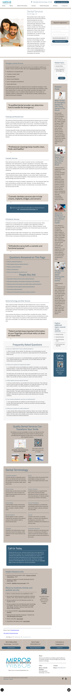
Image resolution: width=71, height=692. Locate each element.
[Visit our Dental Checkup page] (27, 460)
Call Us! (62, 2)
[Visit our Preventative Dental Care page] (15, 460)
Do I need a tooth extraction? (14, 289)
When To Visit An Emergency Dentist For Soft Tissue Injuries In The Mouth (60, 105)
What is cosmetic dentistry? (14, 266)
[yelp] (65, 678)
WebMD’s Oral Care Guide (19, 583)
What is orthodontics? (13, 269)
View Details (20, 618)
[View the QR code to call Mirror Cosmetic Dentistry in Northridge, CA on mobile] (60, 366)
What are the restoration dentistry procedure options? (21, 292)
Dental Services (15, 630)
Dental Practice (60, 337)
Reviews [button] (55, 5)
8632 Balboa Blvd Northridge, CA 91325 (42, 2)
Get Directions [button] (11, 647)
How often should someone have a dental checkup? (20, 278)
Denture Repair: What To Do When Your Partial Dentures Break (59, 160)
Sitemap (11, 679)
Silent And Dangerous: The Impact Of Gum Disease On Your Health (60, 218)
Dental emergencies (35, 68)
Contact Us (59, 647)
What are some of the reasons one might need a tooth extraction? (24, 284)
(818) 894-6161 (39, 50)
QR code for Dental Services (11, 633)
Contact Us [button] (64, 5)
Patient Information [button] (22, 5)
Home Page (10, 580)
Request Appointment (35, 647)
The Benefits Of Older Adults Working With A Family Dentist (59, 275)
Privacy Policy (6, 679)
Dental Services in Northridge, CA (29, 209)
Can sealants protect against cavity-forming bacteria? (21, 286)
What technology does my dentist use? (17, 272)
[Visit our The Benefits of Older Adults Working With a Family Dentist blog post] (60, 269)
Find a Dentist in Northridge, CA (60, 70)
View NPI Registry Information (14, 616)
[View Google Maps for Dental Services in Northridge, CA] (20, 448)
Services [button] (33, 5)
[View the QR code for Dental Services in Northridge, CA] (38, 446)
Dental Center (59, 334)
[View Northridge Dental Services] (12, 46)
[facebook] (63, 678)
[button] (2, 689)
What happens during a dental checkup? (17, 264)
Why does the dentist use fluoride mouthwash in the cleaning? (23, 281)
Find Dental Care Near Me (60, 345)
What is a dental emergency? (14, 261)
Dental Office (59, 66)
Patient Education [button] (44, 5)
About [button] (11, 5)
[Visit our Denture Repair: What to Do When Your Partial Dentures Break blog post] (60, 153)
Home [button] (3, 5)
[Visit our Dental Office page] (39, 460)
